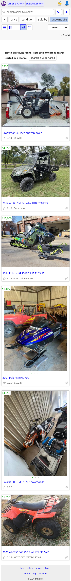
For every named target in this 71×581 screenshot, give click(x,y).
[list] (4, 27)
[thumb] (11, 27)
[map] (29, 27)
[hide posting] (67, 138)
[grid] (17, 27)
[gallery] (23, 27)
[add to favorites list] (4, 138)
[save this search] (66, 12)
